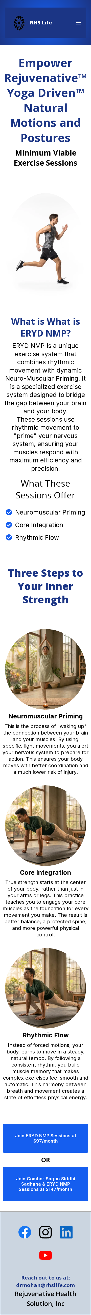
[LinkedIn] (66, 1232)
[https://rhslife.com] (19, 22)
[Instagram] (45, 1232)
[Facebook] (24, 1232)
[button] (78, 22)
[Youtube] (45, 1255)
